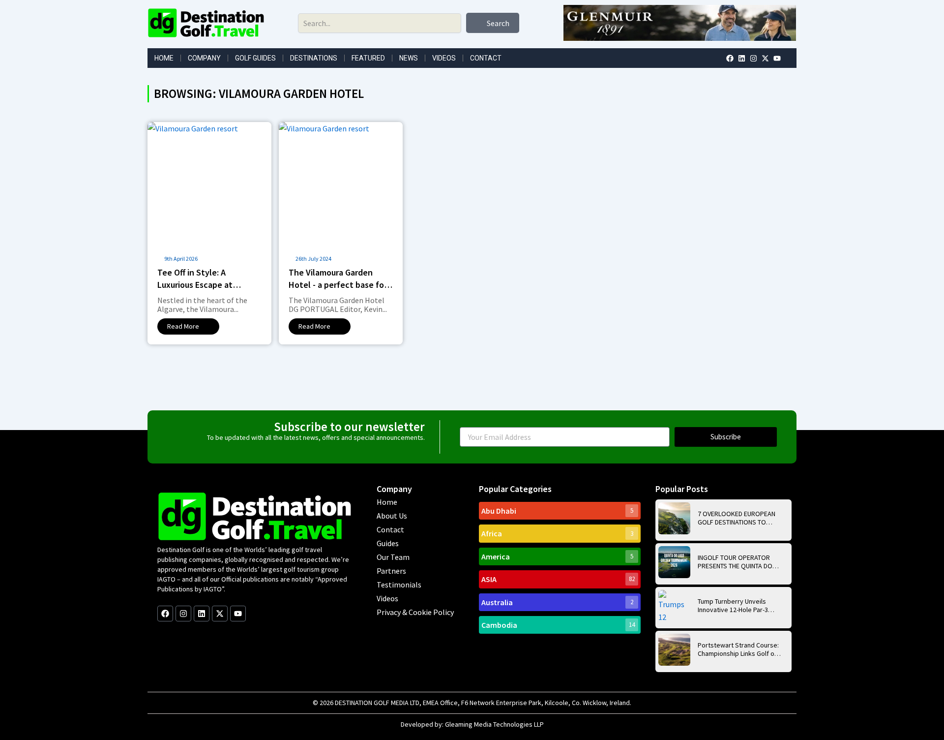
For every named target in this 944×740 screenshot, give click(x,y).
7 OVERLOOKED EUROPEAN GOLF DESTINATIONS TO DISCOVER (736, 518)
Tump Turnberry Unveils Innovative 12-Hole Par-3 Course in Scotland (733, 605)
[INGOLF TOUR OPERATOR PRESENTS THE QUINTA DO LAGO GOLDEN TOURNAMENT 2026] (674, 562)
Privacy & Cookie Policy (415, 612)
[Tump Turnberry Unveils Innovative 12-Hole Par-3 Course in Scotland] (674, 606)
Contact (486, 58)
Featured (368, 58)
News (408, 58)
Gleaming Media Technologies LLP (494, 724)
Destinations (313, 58)
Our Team (393, 557)
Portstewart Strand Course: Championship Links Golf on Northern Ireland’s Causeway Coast (738, 649)
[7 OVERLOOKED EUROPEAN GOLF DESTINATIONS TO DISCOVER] (674, 518)
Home (164, 58)
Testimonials (399, 584)
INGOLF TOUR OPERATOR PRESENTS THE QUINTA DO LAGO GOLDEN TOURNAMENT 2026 (739, 562)
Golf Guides (255, 58)
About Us (392, 516)
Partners (391, 571)
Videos (444, 58)
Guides (388, 543)
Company (204, 58)
